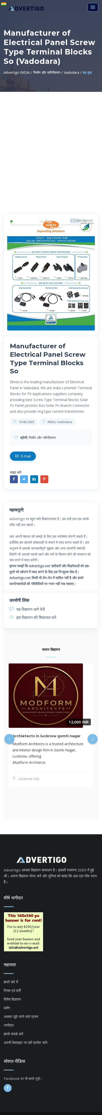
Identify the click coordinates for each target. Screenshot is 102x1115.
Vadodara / (72, 72)
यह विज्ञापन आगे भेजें (30, 609)
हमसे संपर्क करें (13, 1033)
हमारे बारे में (11, 981)
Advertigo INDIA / (18, 72)
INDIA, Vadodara (59, 422)
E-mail (25, 456)
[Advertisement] (51, 145)
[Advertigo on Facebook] (8, 1088)
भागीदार (9, 1025)
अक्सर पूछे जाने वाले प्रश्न (21, 1016)
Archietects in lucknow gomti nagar (46, 736)
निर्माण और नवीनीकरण (42, 437)
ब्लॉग (7, 1007)
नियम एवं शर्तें (12, 990)
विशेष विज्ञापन (12, 999)
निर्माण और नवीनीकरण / (48, 72)
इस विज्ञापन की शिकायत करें (35, 617)
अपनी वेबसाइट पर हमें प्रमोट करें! (26, 1042)
